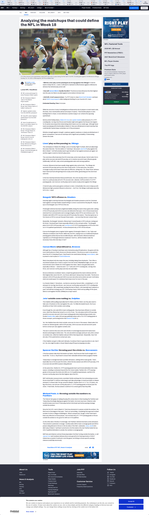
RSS (111, 485)
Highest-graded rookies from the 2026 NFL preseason (29, 112)
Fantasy (33, 12)
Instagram (112, 474)
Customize (130, 507)
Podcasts (112, 483)
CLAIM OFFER (134, 8)
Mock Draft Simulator (85, 97)
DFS (59, 12)
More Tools (116, 84)
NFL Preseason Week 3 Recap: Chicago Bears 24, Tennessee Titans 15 (28, 130)
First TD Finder (52, 474)
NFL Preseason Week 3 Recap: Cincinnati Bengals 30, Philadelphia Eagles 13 (29, 150)
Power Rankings (52, 483)
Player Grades (52, 479)
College (42, 12)
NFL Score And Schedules (55, 477)
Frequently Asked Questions (85, 486)
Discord (112, 481)
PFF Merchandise (81, 477)
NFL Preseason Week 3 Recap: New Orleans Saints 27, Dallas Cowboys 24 (29, 106)
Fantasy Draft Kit (53, 487)
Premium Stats (52, 481)
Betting (66, 12)
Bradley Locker (31, 82)
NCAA (2, 3)
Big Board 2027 (52, 492)
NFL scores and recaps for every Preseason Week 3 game (29, 94)
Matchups (51, 485)
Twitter (112, 472)
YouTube (112, 477)
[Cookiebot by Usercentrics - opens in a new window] (14, 511)
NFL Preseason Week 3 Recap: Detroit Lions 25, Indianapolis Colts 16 (28, 137)
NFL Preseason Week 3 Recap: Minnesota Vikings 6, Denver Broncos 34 (28, 143)
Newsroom (22, 474)
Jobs (20, 472)
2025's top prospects (53, 99)
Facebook (112, 479)
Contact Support (81, 484)
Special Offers (81, 474)
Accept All (131, 501)
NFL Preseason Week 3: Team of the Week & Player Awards (28, 99)
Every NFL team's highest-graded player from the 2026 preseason (29, 117)
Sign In (144, 8)
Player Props (51, 472)
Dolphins (76, 298)
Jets (45, 298)
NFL (3, 1)
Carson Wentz (54, 91)
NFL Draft (51, 12)
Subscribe (79, 472)
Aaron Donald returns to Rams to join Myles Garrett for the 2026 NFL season (29, 124)
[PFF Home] (2, 8)
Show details (30, 511)
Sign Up (116, 102)
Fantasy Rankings (53, 489)
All (21, 12)
